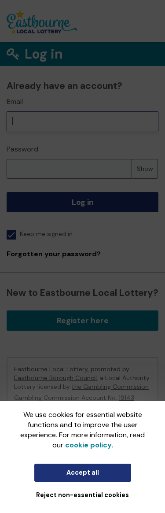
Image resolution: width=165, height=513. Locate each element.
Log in (83, 202)
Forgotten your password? (54, 253)
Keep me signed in (46, 234)
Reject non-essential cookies (82, 495)
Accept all (82, 472)
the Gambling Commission (110, 387)
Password (22, 149)
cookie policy (88, 445)
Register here (83, 320)
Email (15, 101)
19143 (126, 398)
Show (145, 169)
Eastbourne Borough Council (55, 378)
